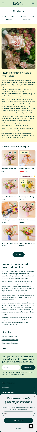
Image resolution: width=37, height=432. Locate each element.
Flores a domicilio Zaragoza (10, 343)
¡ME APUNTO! (18, 420)
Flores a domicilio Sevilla (9, 336)
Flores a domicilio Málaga (10, 340)
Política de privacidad (21, 372)
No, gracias (18, 428)
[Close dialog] (34, 396)
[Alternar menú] (3, 3)
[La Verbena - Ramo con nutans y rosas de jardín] (27, 233)
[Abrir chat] (31, 426)
